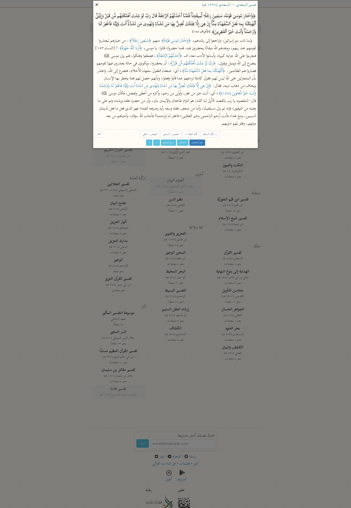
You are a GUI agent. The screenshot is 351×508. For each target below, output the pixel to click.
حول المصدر (197, 143)
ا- (149, 143)
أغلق (99, 134)
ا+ (157, 143)
